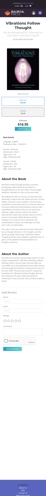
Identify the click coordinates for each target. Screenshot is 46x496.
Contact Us (23, 493)
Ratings (6, 315)
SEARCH (17, 6)
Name (5, 297)
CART (27, 6)
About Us (23, 488)
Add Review (9, 292)
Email (5, 306)
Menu (41, 13)
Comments (7, 326)
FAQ (23, 490)
